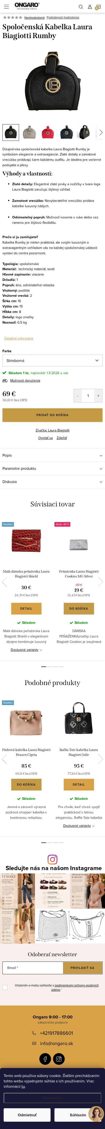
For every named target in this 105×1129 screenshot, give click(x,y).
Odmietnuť (27, 1115)
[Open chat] (96, 1115)
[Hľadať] (80, 6)
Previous (4, 582)
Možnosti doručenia (25, 380)
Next (100, 582)
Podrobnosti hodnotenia (63, 18)
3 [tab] (55, 842)
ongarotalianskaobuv (45, 1059)
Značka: (52, 430)
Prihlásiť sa (82, 967)
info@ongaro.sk (56, 1043)
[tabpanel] (26, 588)
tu (23, 1086)
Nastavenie (52, 1098)
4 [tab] (61, 842)
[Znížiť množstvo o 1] (78, 395)
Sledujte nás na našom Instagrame (54, 868)
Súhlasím (78, 1115)
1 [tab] (43, 842)
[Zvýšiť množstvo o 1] (98, 395)
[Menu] (6, 6)
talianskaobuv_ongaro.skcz (59, 1059)
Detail (26, 608)
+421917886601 (56, 1033)
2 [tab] (49, 842)
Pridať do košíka (52, 415)
